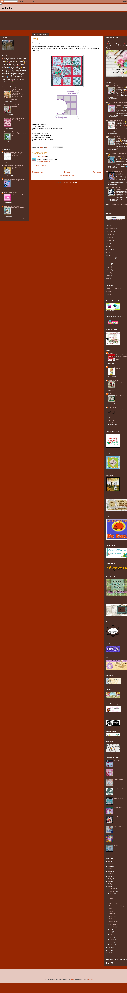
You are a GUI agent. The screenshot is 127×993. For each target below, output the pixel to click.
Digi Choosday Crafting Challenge (14, 90)
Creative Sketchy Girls (115, 120)
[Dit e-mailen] (54, 147)
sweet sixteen (118, 770)
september (113, 924)
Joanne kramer (41, 156)
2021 (109, 874)
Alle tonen (25, 218)
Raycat (72, 979)
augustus (112, 927)
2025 (109, 864)
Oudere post (97, 172)
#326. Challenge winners (18, 120)
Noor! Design (112, 407)
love (107, 255)
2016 (109, 886)
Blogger (90, 979)
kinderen (108, 249)
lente (107, 252)
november (113, 891)
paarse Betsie (118, 807)
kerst (107, 246)
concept (108, 237)
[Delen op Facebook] (60, 147)
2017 (109, 884)
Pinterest (108, 294)
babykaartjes (109, 231)
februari (112, 942)
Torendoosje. (119, 382)
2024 (109, 866)
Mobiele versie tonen (66, 176)
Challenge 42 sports (121, 189)
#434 (110, 908)
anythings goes (110, 228)
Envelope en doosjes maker (114, 288)
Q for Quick (112, 916)
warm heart (117, 760)
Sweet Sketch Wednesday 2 (12, 206)
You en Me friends (121, 395)
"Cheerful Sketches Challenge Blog (14, 179)
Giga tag (118, 368)
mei (111, 934)
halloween (109, 240)
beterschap (109, 234)
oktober (112, 894)
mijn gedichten (112, 421)
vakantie (108, 270)
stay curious (110, 41)
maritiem (108, 261)
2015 (109, 947)
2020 (109, 876)
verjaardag (109, 273)
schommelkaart (113, 921)
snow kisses (117, 826)
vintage (108, 275)
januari (112, 944)
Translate (120, 219)
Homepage (67, 172)
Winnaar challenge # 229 (18, 194)
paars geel (117, 836)
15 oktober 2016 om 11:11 (44, 161)
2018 (109, 881)
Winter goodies (118, 779)
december (113, 888)
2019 (109, 879)
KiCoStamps (112, 367)
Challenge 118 (120, 122)
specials (108, 264)
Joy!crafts (111, 394)
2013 (109, 953)
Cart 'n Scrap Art (113, 380)
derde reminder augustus (18, 181)
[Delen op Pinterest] (62, 147)
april (111, 937)
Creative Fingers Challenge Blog (14, 118)
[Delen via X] (58, 147)
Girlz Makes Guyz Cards (115, 188)
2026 (109, 861)
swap (107, 267)
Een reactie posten (40, 165)
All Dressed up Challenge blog (13, 152)
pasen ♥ (110, 422)
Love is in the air (119, 817)
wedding (116, 845)
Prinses (111, 901)
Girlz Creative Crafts (114, 137)
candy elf (111, 898)
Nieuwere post (37, 172)
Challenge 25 (15, 106)
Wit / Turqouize (118, 798)
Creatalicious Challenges (11, 132)
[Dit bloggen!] (56, 147)
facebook (108, 291)
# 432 (110, 918)
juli (111, 929)
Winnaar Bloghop (120, 409)
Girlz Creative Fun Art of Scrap (13, 105)
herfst (107, 243)
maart (111, 939)
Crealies (110, 353)
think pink (112, 913)
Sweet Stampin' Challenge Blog (13, 165)
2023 (109, 869)
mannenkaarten (110, 258)
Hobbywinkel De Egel (10, 192)
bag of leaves (113, 903)
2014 (109, 950)
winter (107, 278)
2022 (109, 871)
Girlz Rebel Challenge (115, 171)
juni (111, 932)
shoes (111, 896)
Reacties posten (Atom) (71, 182)
